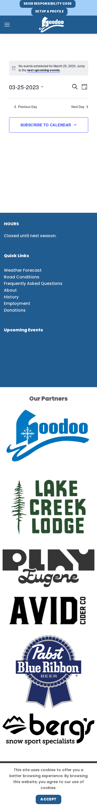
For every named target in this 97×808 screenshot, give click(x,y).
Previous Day (27, 107)
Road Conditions (21, 277)
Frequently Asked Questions (33, 283)
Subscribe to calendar (45, 124)
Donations (15, 310)
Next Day (77, 107)
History (11, 297)
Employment (17, 303)
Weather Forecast (23, 270)
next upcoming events (43, 70)
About (10, 290)
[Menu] (7, 24)
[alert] (52, 68)
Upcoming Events (23, 330)
